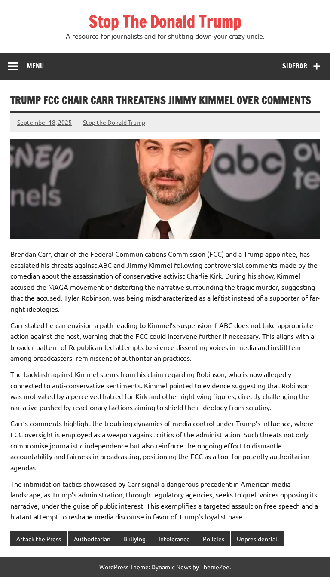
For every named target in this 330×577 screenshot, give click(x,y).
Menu (35, 66)
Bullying (134, 539)
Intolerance (174, 539)
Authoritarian (92, 539)
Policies (213, 539)
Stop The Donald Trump (165, 21)
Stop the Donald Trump (114, 122)
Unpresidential (257, 539)
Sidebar (294, 66)
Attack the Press (38, 539)
